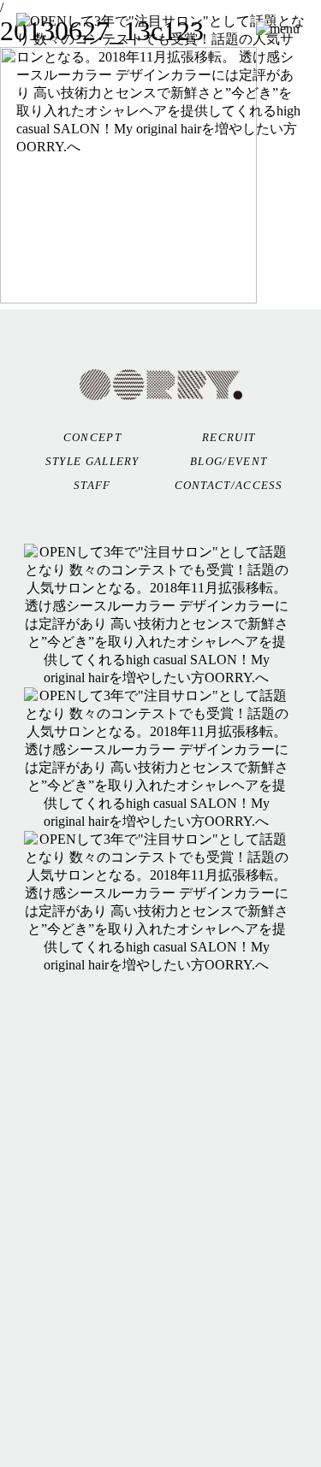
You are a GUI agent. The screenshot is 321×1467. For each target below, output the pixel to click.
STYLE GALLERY (92, 461)
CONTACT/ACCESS (229, 485)
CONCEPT (92, 437)
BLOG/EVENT (228, 461)
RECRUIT (228, 437)
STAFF (92, 485)
